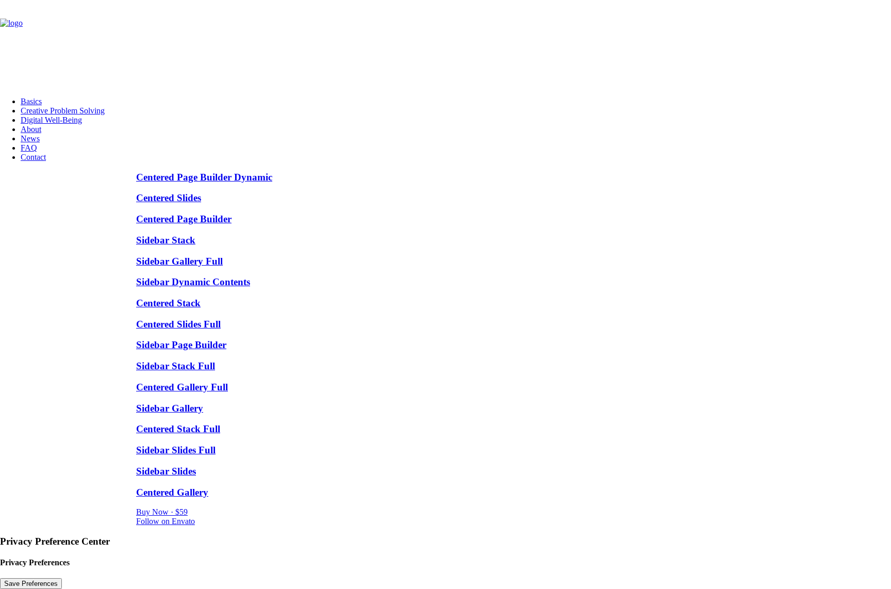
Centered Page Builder (184, 219)
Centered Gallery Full (182, 387)
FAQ (29, 147)
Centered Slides (168, 197)
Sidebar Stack (165, 240)
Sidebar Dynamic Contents (193, 281)
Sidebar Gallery (169, 408)
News (30, 138)
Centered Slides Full (178, 324)
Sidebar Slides (166, 471)
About (31, 129)
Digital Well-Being (51, 120)
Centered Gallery (172, 492)
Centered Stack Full (178, 428)
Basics (31, 101)
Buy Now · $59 (162, 512)
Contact (33, 157)
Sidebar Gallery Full (179, 261)
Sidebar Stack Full (175, 366)
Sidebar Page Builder (181, 344)
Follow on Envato (165, 521)
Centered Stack (168, 303)
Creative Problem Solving (63, 110)
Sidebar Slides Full (176, 450)
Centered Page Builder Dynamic (204, 177)
